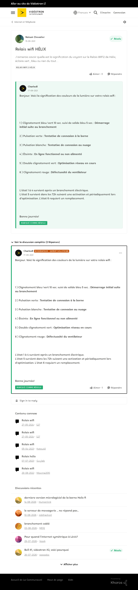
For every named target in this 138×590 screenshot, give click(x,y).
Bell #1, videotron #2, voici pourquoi (46, 550)
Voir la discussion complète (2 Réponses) (37, 242)
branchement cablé (37, 523)
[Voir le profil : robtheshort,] (18, 513)
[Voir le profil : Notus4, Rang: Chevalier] (19, 39)
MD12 (42, 528)
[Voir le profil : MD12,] (18, 526)
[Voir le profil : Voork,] (18, 539)
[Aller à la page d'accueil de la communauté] (32, 12)
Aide (70, 579)
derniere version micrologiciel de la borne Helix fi (55, 497)
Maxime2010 (43, 472)
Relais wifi (28, 420)
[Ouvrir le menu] (124, 22)
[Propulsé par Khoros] (119, 582)
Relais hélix (29, 456)
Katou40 (41, 448)
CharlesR (33, 86)
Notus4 (29, 37)
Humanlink (45, 501)
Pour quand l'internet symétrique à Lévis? (51, 536)
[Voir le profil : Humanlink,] (18, 500)
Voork (42, 541)
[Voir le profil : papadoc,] (18, 552)
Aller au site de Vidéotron (27, 3)
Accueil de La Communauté (26, 579)
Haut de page (55, 579)
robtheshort (45, 515)
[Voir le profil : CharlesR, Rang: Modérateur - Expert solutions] (18, 253)
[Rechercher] (96, 13)
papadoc (44, 554)
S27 (38, 424)
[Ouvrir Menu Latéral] (13, 12)
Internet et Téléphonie (25, 22)
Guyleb (41, 460)
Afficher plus (71, 564)
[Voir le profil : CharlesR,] (23, 88)
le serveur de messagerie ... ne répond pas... (51, 510)
